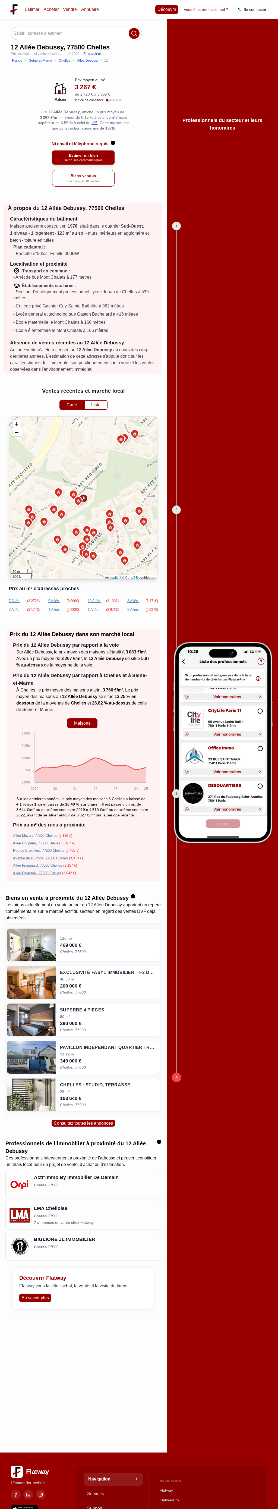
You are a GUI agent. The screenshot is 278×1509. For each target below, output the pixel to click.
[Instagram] (41, 1494)
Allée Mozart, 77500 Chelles (35, 836)
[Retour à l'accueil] (14, 9)
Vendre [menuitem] (70, 9)
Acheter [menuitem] (51, 9)
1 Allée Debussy (96, 610)
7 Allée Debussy (17, 601)
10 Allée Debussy (96, 601)
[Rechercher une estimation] (134, 33)
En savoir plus (93, 54)
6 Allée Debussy (136, 610)
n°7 (115, 117)
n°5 (94, 123)
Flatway (166, 1490)
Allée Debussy (38, 652)
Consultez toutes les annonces (83, 1123)
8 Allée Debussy (17, 610)
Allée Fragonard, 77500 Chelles (37, 865)
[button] (86, 529)
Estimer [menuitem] (32, 9)
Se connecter (255, 9)
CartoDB (131, 577)
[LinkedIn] (28, 1494)
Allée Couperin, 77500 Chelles (36, 843)
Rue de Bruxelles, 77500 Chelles (38, 850)
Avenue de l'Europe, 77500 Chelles (40, 858)
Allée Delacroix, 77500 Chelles (37, 873)
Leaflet (114, 577)
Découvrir (166, 9)
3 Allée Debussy (136, 601)
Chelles (27, 690)
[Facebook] (16, 1494)
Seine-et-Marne (37, 709)
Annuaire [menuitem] (90, 9)
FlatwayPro (169, 1500)
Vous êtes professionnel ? (206, 9)
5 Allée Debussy (57, 601)
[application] (82, 762)
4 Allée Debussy (57, 610)
